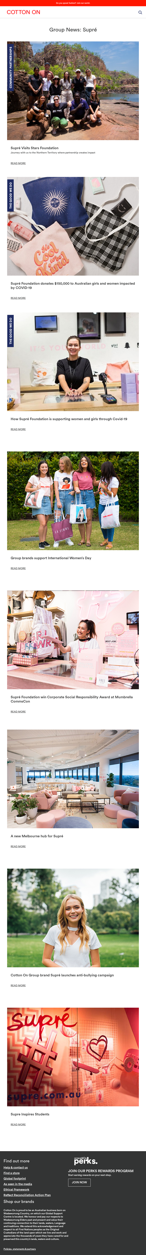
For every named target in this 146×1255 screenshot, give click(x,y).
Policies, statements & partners (20, 1249)
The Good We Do (10, 195)
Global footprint (15, 1178)
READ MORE (18, 163)
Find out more (16, 1161)
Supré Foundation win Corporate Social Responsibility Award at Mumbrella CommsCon (72, 699)
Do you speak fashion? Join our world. (73, 3)
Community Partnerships (10, 67)
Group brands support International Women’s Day (51, 558)
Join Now (79, 1182)
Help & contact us (16, 1167)
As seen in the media (18, 1184)
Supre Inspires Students (30, 1114)
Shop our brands (19, 1202)
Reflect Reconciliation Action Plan (27, 1195)
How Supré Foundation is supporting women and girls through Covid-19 (69, 419)
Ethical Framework (16, 1189)
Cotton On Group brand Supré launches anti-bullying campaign (62, 975)
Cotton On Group (23, 12)
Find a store (12, 1173)
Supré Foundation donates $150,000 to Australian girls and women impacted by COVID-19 (73, 286)
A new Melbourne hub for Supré (37, 836)
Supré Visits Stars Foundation (34, 148)
